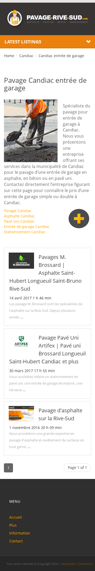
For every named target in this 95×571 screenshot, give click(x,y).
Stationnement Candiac (24, 231)
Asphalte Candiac (19, 215)
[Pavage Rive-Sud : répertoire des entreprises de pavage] (47, 18)
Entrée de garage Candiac (27, 226)
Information (19, 533)
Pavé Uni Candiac (19, 221)
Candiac (26, 55)
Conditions (85, 564)
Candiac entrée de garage (61, 55)
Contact (16, 540)
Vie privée (68, 564)
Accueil (15, 517)
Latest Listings (22, 42)
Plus (13, 525)
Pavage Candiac (18, 210)
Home (9, 55)
